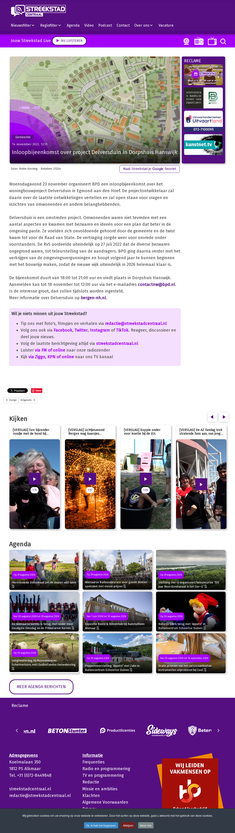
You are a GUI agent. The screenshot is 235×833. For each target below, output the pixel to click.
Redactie (90, 782)
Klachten (91, 795)
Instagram (100, 330)
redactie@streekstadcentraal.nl (136, 323)
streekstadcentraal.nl (117, 343)
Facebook (63, 330)
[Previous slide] (17, 730)
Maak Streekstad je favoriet (149, 169)
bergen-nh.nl (93, 297)
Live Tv (211, 41)
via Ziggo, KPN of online (51, 356)
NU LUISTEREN (198, 41)
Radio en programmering (106, 768)
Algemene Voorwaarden (105, 802)
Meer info (146, 825)
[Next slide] (218, 730)
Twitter (81, 330)
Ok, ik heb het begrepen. (101, 825)
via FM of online (50, 350)
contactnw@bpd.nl (156, 284)
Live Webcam (185, 41)
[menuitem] (24, 25)
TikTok (122, 330)
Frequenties (93, 762)
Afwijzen (128, 825)
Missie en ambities (100, 788)
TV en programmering (103, 775)
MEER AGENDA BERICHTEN (41, 686)
